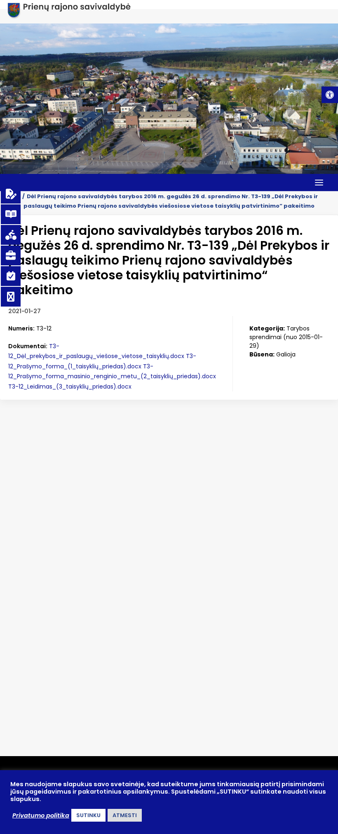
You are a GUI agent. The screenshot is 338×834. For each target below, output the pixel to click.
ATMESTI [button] (125, 815)
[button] (330, 95)
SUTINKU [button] (88, 815)
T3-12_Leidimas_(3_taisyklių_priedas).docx (69, 386)
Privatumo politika (40, 815)
